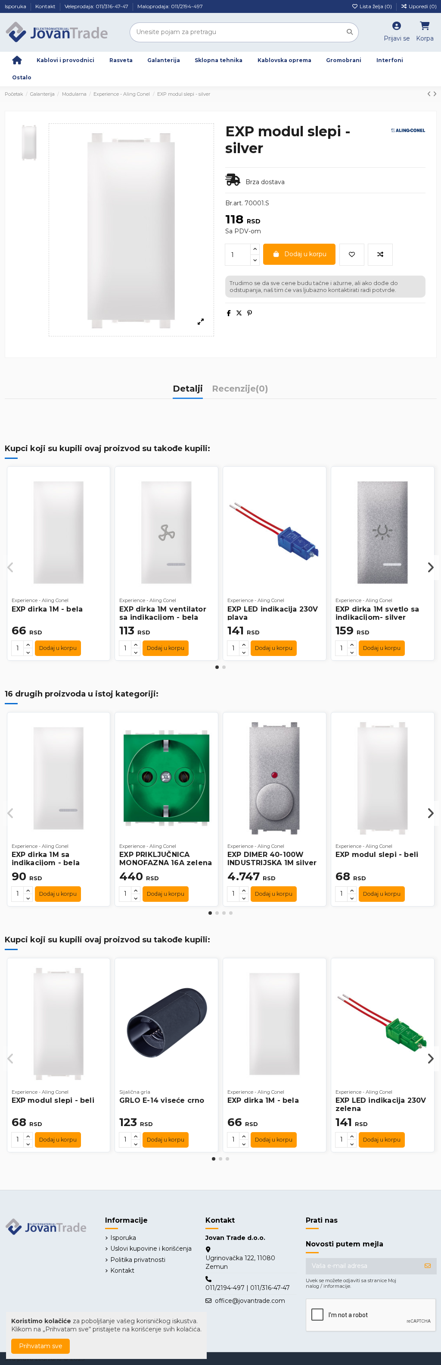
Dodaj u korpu (305, 254)
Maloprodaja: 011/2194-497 (170, 6)
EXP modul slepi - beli (376, 854)
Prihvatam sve (40, 1346)
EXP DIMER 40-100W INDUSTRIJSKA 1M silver (272, 858)
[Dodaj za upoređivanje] (380, 255)
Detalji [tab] (188, 389)
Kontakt (46, 6)
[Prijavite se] (428, 1266)
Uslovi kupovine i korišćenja (151, 1248)
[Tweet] (239, 313)
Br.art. (234, 203)
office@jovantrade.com (250, 1301)
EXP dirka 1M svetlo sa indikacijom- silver (377, 613)
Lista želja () (375, 6)
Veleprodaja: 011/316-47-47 (97, 6)
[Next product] (435, 94)
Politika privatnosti (137, 1260)
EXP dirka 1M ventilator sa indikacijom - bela (162, 613)
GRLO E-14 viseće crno (161, 1100)
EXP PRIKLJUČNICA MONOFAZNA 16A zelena (165, 858)
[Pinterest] (249, 313)
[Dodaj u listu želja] (351, 255)
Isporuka (16, 6)
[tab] (240, 391)
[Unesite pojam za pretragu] (350, 32)
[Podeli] (229, 313)
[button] (217, 667)
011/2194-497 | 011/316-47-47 (247, 1288)
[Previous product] (430, 94)
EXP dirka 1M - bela (47, 609)
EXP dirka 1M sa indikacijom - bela (46, 858)
